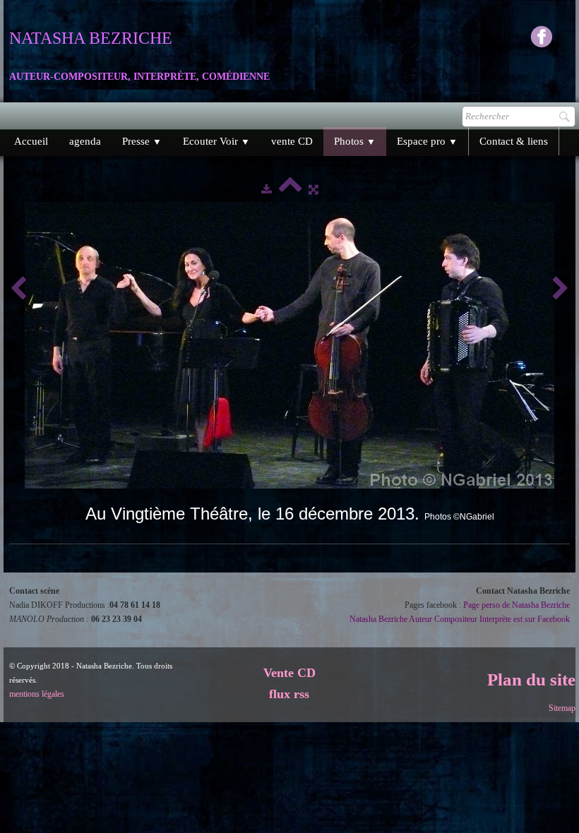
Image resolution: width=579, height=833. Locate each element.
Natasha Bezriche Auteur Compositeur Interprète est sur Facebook (460, 619)
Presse (142, 141)
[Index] (290, 189)
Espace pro (427, 141)
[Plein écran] (313, 189)
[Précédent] (18, 289)
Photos (355, 141)
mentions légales (36, 694)
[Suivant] (560, 289)
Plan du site (531, 679)
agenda (85, 141)
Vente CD (289, 673)
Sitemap (562, 708)
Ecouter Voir (216, 141)
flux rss (289, 694)
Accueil (31, 141)
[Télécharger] (266, 189)
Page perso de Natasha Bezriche (516, 605)
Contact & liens (513, 141)
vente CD (292, 141)
